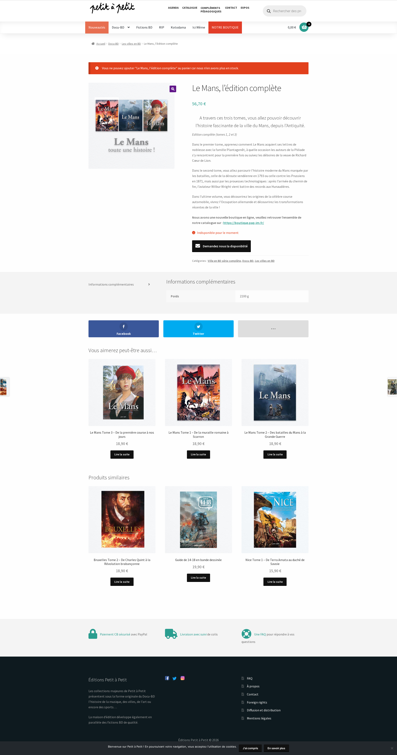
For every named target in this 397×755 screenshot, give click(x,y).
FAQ (249, 678)
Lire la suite (121, 454)
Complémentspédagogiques (211, 9)
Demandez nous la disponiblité (225, 246)
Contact (231, 8)
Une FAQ (260, 634)
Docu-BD (118, 27)
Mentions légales (259, 718)
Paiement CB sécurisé (115, 634)
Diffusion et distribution (264, 710)
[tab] (120, 285)
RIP (161, 27)
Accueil (100, 43)
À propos (253, 686)
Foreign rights (257, 702)
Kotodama (178, 27)
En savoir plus (276, 748)
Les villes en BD (131, 43)
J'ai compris (250, 748)
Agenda (173, 8)
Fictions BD (144, 27)
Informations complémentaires (111, 284)
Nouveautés (96, 27)
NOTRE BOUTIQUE (225, 27)
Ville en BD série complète (224, 261)
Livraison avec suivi (193, 634)
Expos (245, 8)
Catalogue (189, 8)
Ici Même (199, 27)
